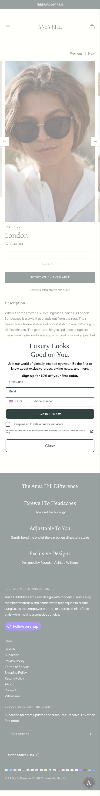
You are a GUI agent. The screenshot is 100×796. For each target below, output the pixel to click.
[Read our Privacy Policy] (91, 431)
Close (50, 446)
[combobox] (16, 403)
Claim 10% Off (50, 414)
